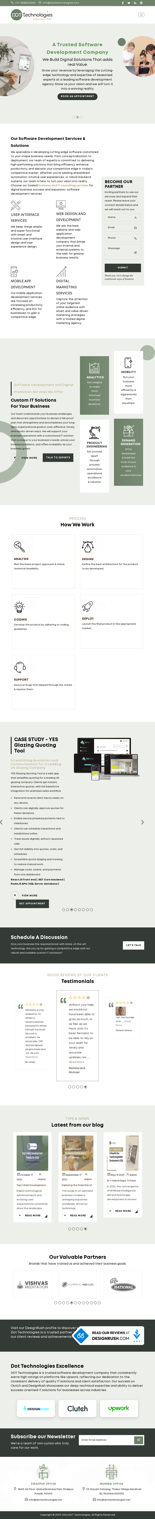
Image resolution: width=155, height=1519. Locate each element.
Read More (31, 1057)
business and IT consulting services (63, 185)
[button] (63, 909)
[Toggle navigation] (141, 15)
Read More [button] (33, 1216)
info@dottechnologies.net (61, 3)
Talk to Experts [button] (58, 458)
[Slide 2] (77, 117)
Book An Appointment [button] (77, 96)
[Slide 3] (81, 117)
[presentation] (142, 823)
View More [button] (29, 458)
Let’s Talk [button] (133, 945)
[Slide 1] (73, 117)
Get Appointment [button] (32, 904)
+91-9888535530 (25, 3)
